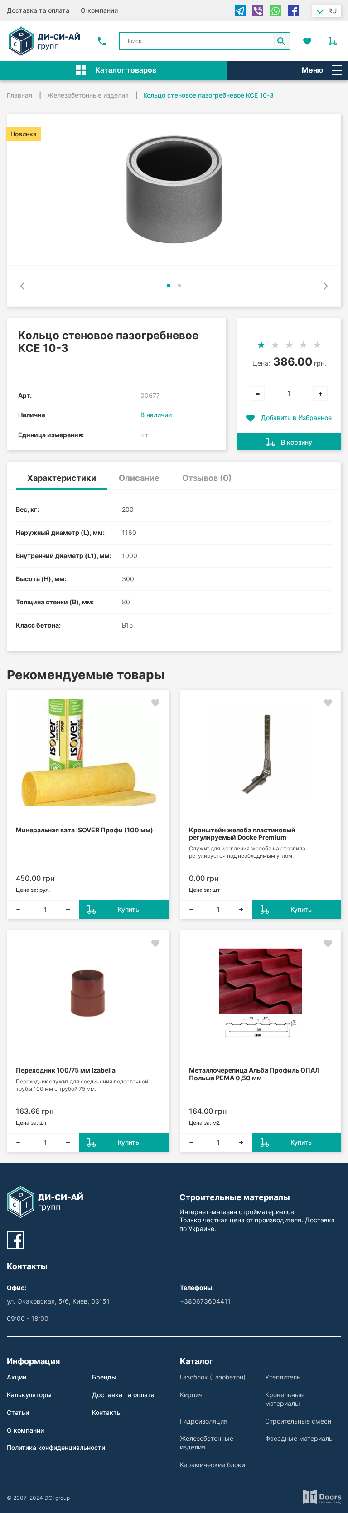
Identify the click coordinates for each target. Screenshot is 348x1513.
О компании (99, 10)
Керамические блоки (212, 1464)
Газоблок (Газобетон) (213, 1377)
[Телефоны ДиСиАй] (102, 41)
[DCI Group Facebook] (15, 1240)
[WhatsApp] (275, 10)
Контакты (107, 1412)
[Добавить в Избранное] (155, 703)
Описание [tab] (139, 478)
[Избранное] (307, 41)
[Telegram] (240, 10)
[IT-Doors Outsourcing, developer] (322, 1498)
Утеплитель (282, 1377)
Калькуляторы (29, 1395)
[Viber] (257, 10)
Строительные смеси (298, 1421)
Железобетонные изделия (206, 1442)
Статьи (18, 1412)
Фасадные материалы (299, 1438)
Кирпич (191, 1395)
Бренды (104, 1377)
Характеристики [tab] (61, 478)
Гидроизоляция (203, 1421)
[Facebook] (293, 10)
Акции (16, 1377)
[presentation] (22, 286)
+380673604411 (205, 1301)
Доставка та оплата (38, 10)
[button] (168, 285)
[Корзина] (332, 41)
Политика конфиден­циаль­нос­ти (56, 1447)
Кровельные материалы (284, 1399)
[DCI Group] (44, 41)
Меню (312, 69)
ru (332, 11)
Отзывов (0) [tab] (207, 478)
